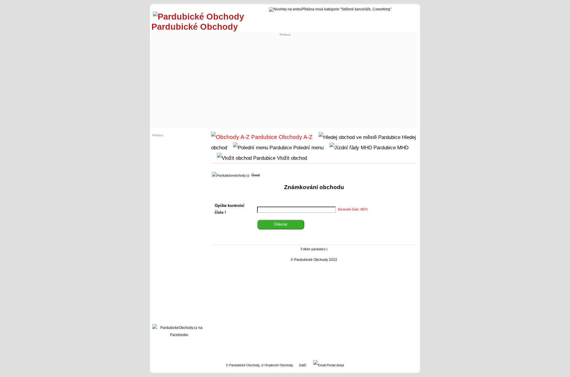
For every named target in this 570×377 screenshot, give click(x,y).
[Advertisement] (285, 81)
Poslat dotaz (335, 365)
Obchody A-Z (295, 137)
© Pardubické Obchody (242, 365)
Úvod (255, 175)
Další (302, 365)
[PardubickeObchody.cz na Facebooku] (179, 335)
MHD (402, 148)
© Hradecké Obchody (277, 365)
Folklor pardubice (313, 249)
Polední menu (308, 148)
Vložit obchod (291, 158)
